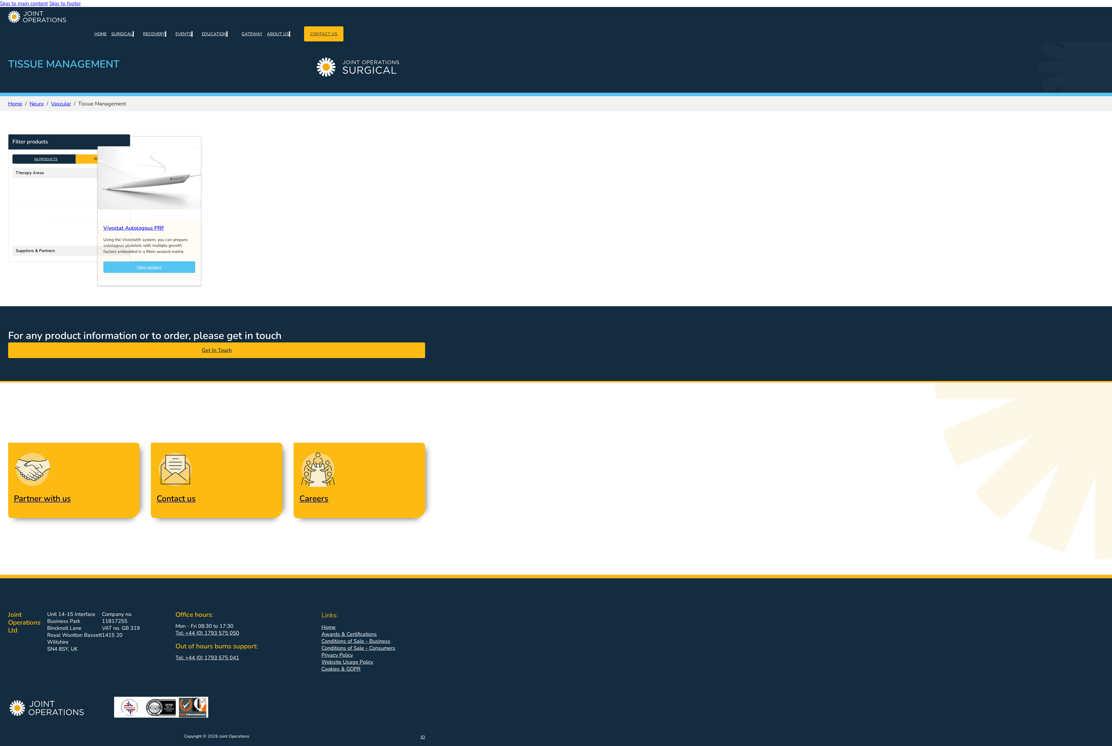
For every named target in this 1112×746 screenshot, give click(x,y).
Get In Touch (217, 350)
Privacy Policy (337, 655)
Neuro (37, 103)
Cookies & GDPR (341, 668)
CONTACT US (323, 34)
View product (149, 267)
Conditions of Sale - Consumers (358, 648)
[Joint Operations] (216, 16)
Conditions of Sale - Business (355, 641)
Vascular (61, 103)
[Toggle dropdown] (133, 34)
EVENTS (183, 34)
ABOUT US (278, 34)
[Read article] (149, 217)
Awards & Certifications (349, 634)
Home (15, 103)
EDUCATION (214, 34)
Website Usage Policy (347, 662)
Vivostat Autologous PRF (133, 228)
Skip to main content (24, 3)
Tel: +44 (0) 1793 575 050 (207, 633)
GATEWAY (252, 34)
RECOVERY (154, 34)
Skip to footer (65, 3)
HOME (100, 34)
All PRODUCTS (45, 159)
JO (422, 737)
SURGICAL (122, 34)
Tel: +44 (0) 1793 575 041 (207, 657)
